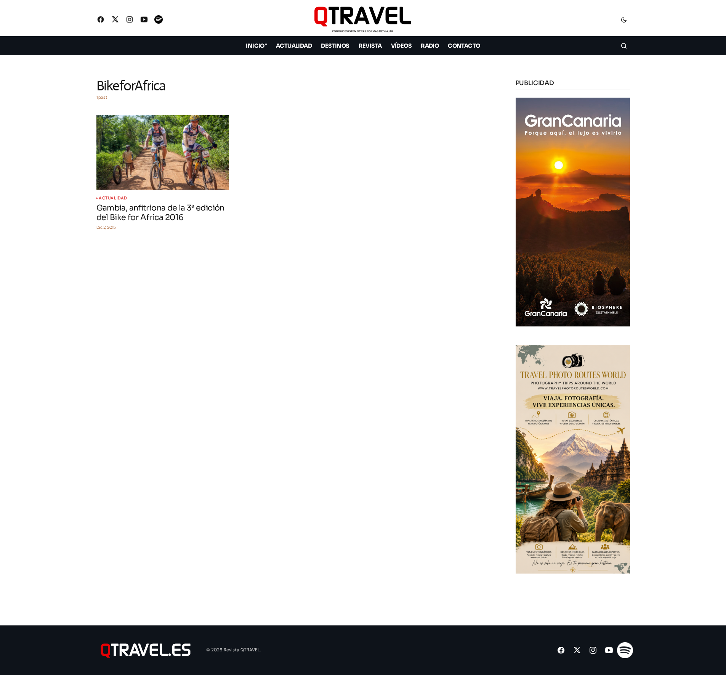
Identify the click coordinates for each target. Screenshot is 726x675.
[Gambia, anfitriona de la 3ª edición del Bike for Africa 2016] (162, 152)
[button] (624, 19)
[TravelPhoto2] (573, 459)
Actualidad (113, 198)
